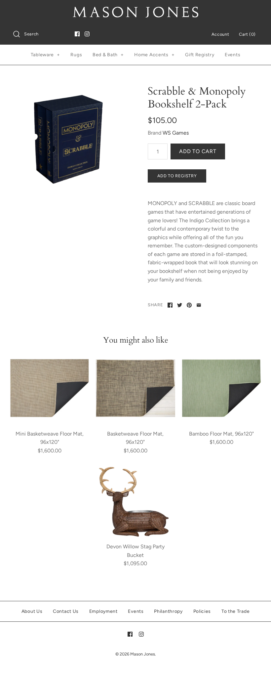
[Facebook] (77, 33)
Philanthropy (168, 611)
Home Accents (154, 55)
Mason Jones (142, 654)
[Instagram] (87, 33)
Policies (202, 611)
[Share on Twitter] (179, 305)
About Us (32, 611)
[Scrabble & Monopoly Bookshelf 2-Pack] (68, 140)
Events (232, 55)
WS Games (176, 133)
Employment (103, 611)
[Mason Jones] (135, 11)
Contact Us (66, 611)
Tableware (45, 55)
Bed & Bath (108, 55)
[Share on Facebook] (170, 305)
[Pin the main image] (189, 305)
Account (220, 34)
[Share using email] (198, 305)
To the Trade (235, 611)
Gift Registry (199, 55)
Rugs (76, 55)
